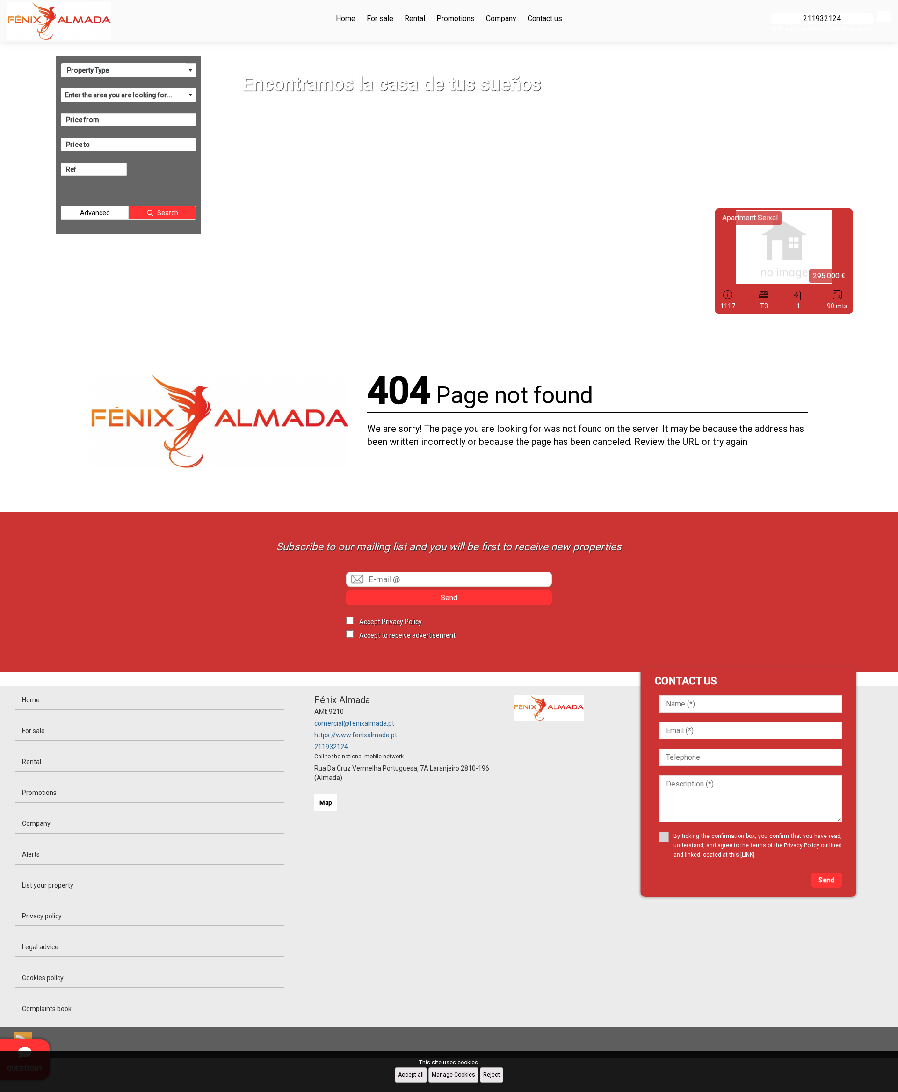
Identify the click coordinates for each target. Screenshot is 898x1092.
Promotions (455, 18)
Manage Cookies (453, 1074)
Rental (415, 18)
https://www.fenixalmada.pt (355, 735)
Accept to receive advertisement (407, 635)
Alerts (31, 854)
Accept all (411, 1074)
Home (345, 18)
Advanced (95, 213)
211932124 (331, 746)
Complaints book (47, 1008)
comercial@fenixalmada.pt (354, 723)
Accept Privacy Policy (390, 622)
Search (167, 213)
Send (449, 597)
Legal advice (40, 947)
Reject (491, 1074)
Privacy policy (42, 916)
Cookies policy (43, 978)
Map (325, 802)
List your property (47, 885)
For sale (380, 18)
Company (501, 18)
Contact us (545, 18)
